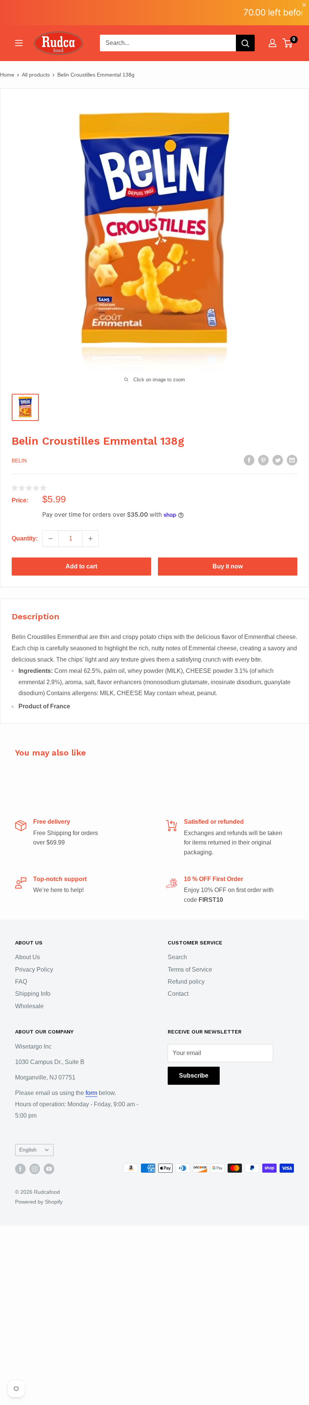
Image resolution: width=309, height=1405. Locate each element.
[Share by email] (292, 459)
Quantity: (25, 538)
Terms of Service (190, 969)
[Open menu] (19, 43)
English (28, 1150)
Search (177, 957)
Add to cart (81, 566)
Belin (19, 461)
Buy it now (228, 566)
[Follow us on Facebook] (20, 1169)
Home (7, 75)
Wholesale (29, 1006)
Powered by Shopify (39, 1202)
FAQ (21, 981)
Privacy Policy (34, 969)
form (91, 1093)
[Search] (245, 43)
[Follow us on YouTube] (49, 1169)
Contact (178, 993)
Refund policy (186, 981)
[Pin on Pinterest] (263, 459)
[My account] (272, 43)
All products (36, 75)
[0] (287, 43)
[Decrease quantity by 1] (50, 539)
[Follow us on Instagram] (34, 1169)
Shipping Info (32, 993)
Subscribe (193, 1075)
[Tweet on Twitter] (277, 459)
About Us (27, 957)
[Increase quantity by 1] (90, 539)
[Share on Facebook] (249, 459)
